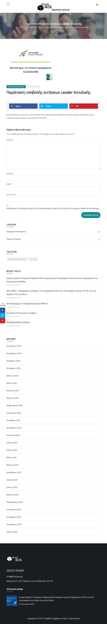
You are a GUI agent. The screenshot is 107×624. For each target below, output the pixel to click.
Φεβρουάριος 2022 (15, 405)
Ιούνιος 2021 (12, 450)
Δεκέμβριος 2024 (14, 353)
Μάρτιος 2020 (13, 494)
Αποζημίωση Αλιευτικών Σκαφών (22, 312)
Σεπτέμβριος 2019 (14, 524)
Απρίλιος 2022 (13, 390)
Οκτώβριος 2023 (13, 368)
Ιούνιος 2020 (12, 487)
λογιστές (33, 259)
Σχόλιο (10, 140)
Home (21, 27)
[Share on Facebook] (2, 310)
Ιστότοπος (11, 195)
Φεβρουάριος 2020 (15, 502)
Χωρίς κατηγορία (14, 238)
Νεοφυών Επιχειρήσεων (17, 259)
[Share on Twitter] (2, 315)
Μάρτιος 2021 (13, 464)
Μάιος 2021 (12, 457)
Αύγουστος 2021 (13, 435)
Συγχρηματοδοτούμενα (35, 27)
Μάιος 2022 (12, 383)
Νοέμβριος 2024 (13, 360)
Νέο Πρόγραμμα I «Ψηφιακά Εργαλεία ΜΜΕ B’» (27, 303)
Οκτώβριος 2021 (13, 420)
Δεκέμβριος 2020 (14, 472)
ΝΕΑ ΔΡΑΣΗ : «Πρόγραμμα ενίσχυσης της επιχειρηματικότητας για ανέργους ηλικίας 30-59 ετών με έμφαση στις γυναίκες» (51, 292)
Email (10, 184)
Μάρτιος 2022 (13, 398)
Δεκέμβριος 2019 (14, 517)
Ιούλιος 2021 (12, 442)
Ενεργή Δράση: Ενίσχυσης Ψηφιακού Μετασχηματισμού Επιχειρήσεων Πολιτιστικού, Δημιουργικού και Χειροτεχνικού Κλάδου (52, 280)
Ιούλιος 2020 (12, 479)
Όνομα (10, 174)
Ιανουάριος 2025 (14, 345)
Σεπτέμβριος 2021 (14, 427)
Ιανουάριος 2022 (14, 412)
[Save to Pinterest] (2, 320)
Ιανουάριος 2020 (14, 509)
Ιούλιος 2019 (12, 531)
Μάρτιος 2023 (13, 375)
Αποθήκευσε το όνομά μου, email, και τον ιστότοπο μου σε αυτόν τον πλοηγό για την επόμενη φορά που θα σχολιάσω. (53, 208)
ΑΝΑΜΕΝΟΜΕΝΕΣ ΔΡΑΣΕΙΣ (18, 322)
